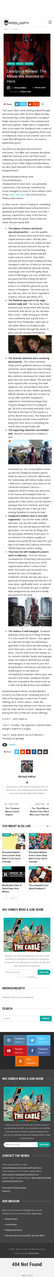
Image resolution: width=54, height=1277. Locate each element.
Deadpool (12, 745)
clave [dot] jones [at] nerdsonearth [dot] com (21, 1168)
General (7, 868)
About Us (6, 1191)
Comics (6, 835)
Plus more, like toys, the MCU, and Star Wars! (25, 1235)
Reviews (29, 64)
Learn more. (37, 1213)
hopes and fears (17, 194)
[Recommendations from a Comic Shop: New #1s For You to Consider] (13, 841)
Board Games (11, 1219)
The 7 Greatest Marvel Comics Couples (12, 811)
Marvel (11, 64)
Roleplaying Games (13, 1230)
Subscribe (44, 972)
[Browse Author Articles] (27, 766)
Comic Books (11, 1224)
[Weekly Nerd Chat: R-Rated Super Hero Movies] (13, 874)
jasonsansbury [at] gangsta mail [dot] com (20, 1174)
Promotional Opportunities (14, 1188)
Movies (20, 64)
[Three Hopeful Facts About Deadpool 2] (40, 874)
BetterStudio (34, 1253)
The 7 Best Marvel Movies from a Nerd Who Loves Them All (39, 811)
